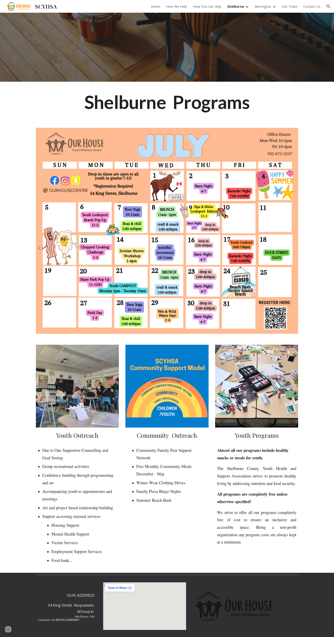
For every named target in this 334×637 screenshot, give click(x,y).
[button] (328, 6)
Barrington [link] (263, 6)
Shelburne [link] (235, 6)
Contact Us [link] (311, 6)
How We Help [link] (176, 6)
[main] (167, 102)
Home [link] (155, 6)
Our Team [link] (289, 6)
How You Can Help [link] (207, 6)
